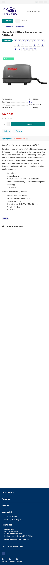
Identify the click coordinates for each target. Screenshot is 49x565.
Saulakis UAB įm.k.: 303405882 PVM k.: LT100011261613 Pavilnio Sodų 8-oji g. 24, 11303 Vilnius (18, 532)
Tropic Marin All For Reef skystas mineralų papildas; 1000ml (24, 461)
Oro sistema (19, 27)
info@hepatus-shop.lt (12, 520)
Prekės (5, 505)
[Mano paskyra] (45, 2)
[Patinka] (45, 232)
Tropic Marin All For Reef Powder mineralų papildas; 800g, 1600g (23, 411)
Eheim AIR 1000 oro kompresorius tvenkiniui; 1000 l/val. (23, 307)
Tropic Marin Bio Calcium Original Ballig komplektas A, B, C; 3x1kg (23, 359)
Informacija (8, 492)
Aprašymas (7, 138)
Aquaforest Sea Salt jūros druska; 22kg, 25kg (19, 258)
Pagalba (6, 499)
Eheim (31, 102)
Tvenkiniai (9, 27)
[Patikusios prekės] (36, 2)
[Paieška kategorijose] (17, 21)
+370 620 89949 (34, 11)
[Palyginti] (45, 237)
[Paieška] (44, 21)
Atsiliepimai (20, 138)
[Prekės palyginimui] (41, 2)
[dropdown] (3, 2)
